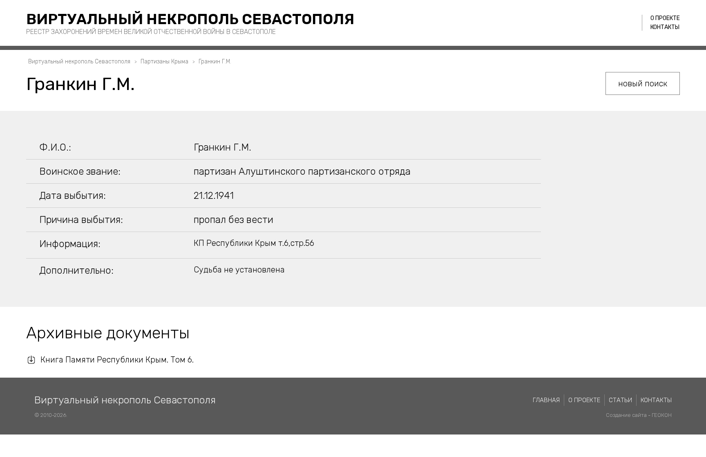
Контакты (664, 27)
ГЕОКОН (662, 415)
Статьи (620, 400)
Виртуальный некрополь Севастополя (190, 19)
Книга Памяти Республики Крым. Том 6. (117, 360)
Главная (546, 400)
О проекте (665, 18)
